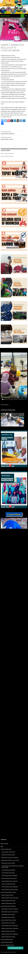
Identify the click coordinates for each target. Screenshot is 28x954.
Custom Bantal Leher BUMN (8, 870)
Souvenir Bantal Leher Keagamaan (10, 886)
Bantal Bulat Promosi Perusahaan (10, 909)
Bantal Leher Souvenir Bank (8, 854)
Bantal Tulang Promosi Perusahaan (10, 897)
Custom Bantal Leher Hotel (8, 872)
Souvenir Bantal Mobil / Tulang (8, 892)
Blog (2, 846)
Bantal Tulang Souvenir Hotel (9, 903)
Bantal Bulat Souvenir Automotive (10, 911)
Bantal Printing (4, 843)
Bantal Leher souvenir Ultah (8, 863)
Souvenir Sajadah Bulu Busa (7, 945)
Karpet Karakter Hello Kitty (7, 132)
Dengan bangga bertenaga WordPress (8, 952)
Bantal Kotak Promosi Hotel (8, 922)
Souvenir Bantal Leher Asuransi (9, 878)
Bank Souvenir (5, 16)
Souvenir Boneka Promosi (7, 939)
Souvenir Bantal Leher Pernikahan (10, 889)
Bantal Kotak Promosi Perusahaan (10, 925)
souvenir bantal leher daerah (8, 884)
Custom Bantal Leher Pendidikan (9, 875)
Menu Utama (26, 16)
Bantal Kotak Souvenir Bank (8, 931)
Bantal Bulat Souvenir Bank (8, 914)
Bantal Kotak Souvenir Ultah (8, 936)
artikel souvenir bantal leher (8, 852)
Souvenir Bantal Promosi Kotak (8, 920)
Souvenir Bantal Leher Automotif (9, 881)
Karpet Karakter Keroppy (7, 138)
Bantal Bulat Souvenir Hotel (8, 917)
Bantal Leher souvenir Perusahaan (10, 857)
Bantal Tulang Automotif (7, 895)
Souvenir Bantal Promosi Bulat (8, 906)
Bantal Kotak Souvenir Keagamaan (10, 934)
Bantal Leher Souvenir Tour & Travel (10, 860)
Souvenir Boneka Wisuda (7, 942)
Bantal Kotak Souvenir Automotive (10, 928)
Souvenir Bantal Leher (6, 849)
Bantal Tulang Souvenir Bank (8, 900)
